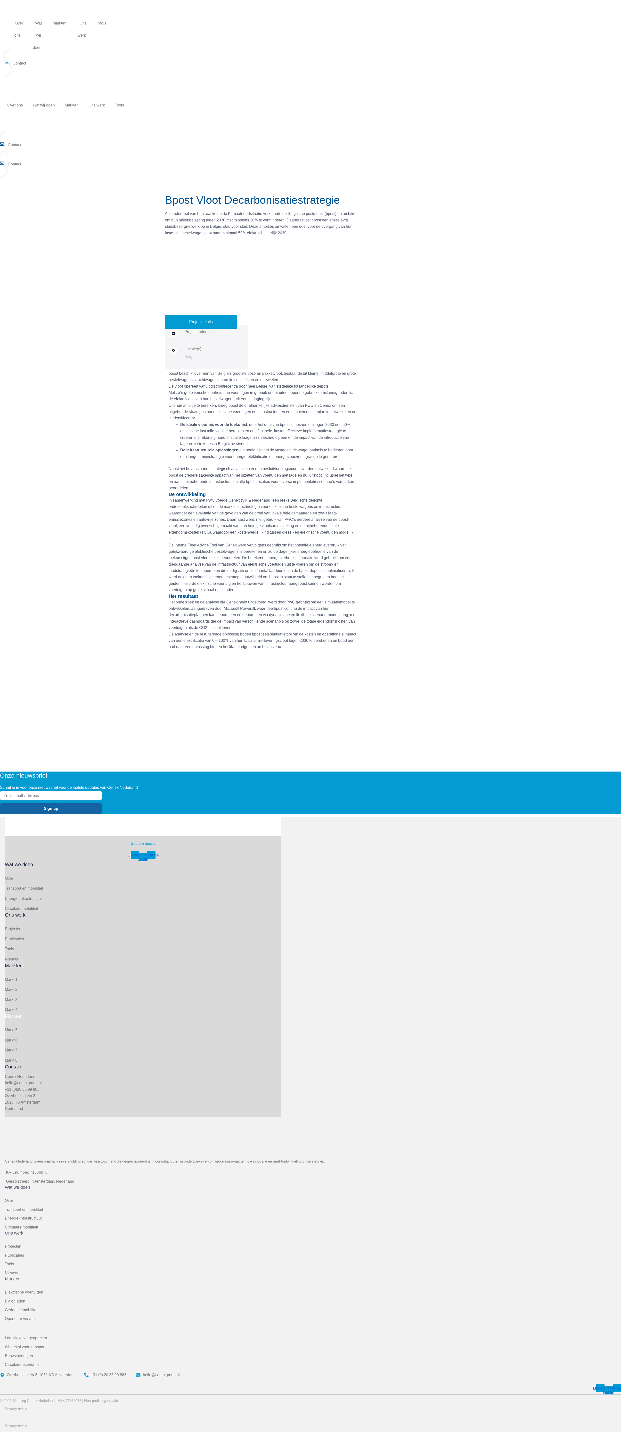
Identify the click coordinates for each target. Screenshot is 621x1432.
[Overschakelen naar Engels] (110, 35)
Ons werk (82, 29)
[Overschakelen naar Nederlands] (18, 76)
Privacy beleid (16, 1409)
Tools (101, 23)
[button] (22, 35)
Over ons (18, 29)
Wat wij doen (37, 35)
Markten (59, 23)
